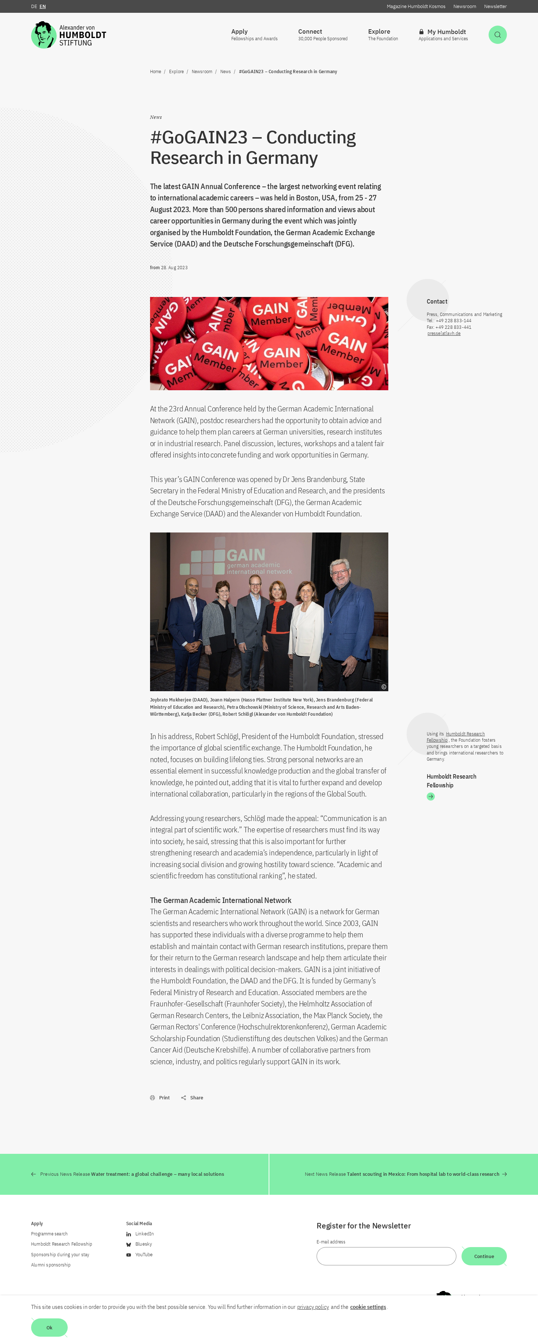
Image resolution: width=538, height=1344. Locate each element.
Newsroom (464, 6)
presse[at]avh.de (444, 333)
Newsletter (495, 6)
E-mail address (331, 1242)
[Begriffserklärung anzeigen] (384, 686)
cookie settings (368, 1306)
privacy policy (313, 1306)
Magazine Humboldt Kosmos (416, 6)
